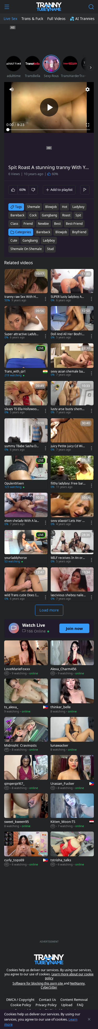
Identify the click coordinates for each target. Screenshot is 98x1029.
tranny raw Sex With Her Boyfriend (21, 296)
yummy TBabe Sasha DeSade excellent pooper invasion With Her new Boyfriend (21, 446)
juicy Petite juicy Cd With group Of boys (68, 446)
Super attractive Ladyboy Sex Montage (21, 334)
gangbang (49, 215)
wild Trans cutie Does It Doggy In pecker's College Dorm (21, 595)
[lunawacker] (72, 734)
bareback (17, 215)
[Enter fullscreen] (87, 125)
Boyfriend (79, 232)
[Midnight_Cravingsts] (26, 734)
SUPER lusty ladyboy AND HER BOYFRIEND (67, 296)
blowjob (51, 207)
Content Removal (74, 999)
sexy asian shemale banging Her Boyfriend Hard (68, 371)
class (14, 223)
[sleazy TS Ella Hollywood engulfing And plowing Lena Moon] (26, 398)
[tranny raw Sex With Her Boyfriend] (26, 286)
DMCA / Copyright (20, 999)
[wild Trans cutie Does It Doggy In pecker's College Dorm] (26, 584)
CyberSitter (49, 987)
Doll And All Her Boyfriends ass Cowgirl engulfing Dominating (68, 334)
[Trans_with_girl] (26, 360)
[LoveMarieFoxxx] (26, 658)
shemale (33, 207)
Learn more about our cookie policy (69, 976)
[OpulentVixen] (26, 473)
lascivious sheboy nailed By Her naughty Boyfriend (68, 595)
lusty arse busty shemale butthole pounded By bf (68, 409)
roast (66, 215)
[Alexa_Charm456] (72, 658)
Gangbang (30, 240)
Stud (50, 249)
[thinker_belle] (72, 696)
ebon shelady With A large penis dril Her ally (21, 520)
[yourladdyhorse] (26, 547)
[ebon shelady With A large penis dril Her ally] (26, 510)
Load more (49, 610)
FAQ (80, 1004)
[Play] (49, 107)
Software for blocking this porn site (38, 983)
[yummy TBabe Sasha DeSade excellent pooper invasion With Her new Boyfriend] (26, 435)
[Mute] (11, 89)
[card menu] (45, 299)
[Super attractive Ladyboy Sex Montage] (26, 323)
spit (78, 215)
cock (33, 215)
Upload (66, 1004)
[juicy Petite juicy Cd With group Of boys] (72, 435)
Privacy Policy (46, 1004)
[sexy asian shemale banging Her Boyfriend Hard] (72, 360)
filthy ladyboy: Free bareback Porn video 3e (68, 483)
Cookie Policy (20, 1004)
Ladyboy (49, 240)
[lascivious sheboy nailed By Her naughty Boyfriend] (72, 584)
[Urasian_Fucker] (72, 773)
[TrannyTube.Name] (49, 6)
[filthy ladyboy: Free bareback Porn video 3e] (72, 473)
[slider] (49, 129)
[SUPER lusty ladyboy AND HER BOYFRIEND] (72, 286)
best (57, 223)
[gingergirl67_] (26, 773)
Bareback (43, 232)
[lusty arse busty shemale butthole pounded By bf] (72, 398)
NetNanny (77, 983)
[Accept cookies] (89, 1019)
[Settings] (87, 89)
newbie (43, 223)
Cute (13, 240)
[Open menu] (6, 7)
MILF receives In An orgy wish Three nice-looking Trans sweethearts (68, 557)
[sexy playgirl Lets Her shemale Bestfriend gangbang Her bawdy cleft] (72, 510)
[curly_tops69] (26, 849)
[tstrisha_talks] (72, 849)
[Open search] (91, 7)
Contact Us (47, 999)
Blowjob (61, 232)
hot (64, 207)
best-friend (74, 223)
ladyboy (78, 207)
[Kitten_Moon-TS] (72, 811)
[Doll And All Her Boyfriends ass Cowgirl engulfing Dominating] (72, 323)
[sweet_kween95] (26, 811)
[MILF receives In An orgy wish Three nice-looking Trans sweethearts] (72, 547)
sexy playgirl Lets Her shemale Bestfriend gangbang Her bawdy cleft (68, 520)
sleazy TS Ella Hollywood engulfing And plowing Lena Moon (21, 409)
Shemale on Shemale (26, 249)
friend (28, 223)
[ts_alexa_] (26, 696)
